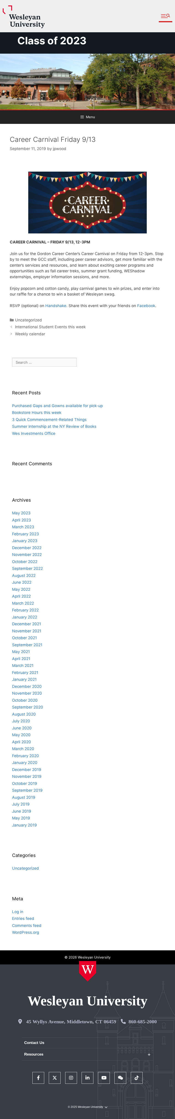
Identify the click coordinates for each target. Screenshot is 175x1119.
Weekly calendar (30, 334)
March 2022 (23, 603)
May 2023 (21, 513)
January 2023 (24, 540)
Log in (17, 911)
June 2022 (21, 582)
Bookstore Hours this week (36, 412)
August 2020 (24, 714)
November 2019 (26, 776)
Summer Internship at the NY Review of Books (54, 426)
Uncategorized (28, 320)
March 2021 (22, 665)
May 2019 (21, 818)
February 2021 (25, 672)
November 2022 (27, 554)
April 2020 (21, 742)
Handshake (55, 305)
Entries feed (23, 918)
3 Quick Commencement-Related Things (49, 419)
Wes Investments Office (33, 433)
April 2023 (21, 520)
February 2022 (25, 610)
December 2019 (26, 769)
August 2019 (23, 797)
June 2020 (22, 728)
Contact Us (34, 1043)
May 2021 (21, 651)
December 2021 (26, 624)
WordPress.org (25, 932)
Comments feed (26, 925)
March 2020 (23, 748)
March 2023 (23, 527)
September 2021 (27, 645)
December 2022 (26, 548)
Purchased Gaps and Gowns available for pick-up (57, 405)
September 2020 (27, 707)
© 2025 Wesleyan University (85, 1107)
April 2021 (21, 658)
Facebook (146, 305)
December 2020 (27, 686)
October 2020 (25, 700)
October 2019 (24, 783)
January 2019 (24, 825)
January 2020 (24, 762)
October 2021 (24, 638)
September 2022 (27, 568)
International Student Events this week (50, 327)
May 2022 (21, 589)
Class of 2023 (52, 40)
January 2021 (24, 679)
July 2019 (21, 804)
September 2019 (27, 790)
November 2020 (27, 693)
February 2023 (25, 534)
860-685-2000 (143, 1021)
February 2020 (25, 756)
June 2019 (21, 811)
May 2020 (21, 735)
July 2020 (21, 721)
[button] (165, 16)
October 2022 (24, 561)
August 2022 (24, 575)
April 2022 (21, 596)
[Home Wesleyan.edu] (87, 971)
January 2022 (24, 617)
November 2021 (26, 631)
